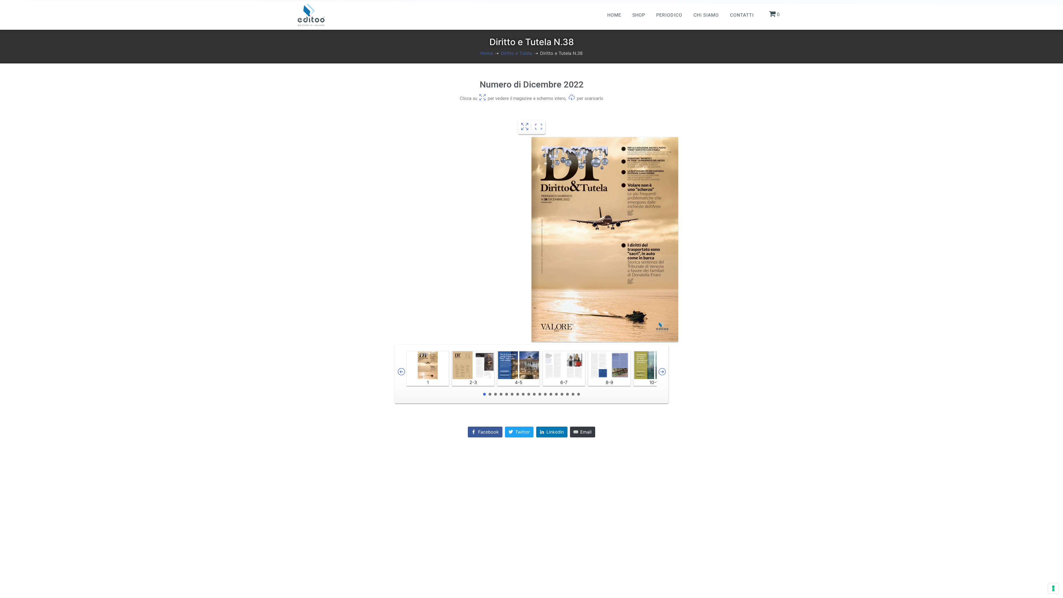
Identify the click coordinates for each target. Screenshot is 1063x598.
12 (545, 394)
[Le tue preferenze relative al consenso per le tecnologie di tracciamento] (1053, 588)
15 (562, 394)
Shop (638, 15)
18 (578, 394)
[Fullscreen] (524, 127)
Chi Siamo (706, 15)
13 (550, 394)
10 (534, 394)
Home (614, 15)
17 (573, 394)
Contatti (742, 15)
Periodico (669, 15)
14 (556, 394)
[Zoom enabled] (538, 127)
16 (567, 394)
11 (539, 394)
